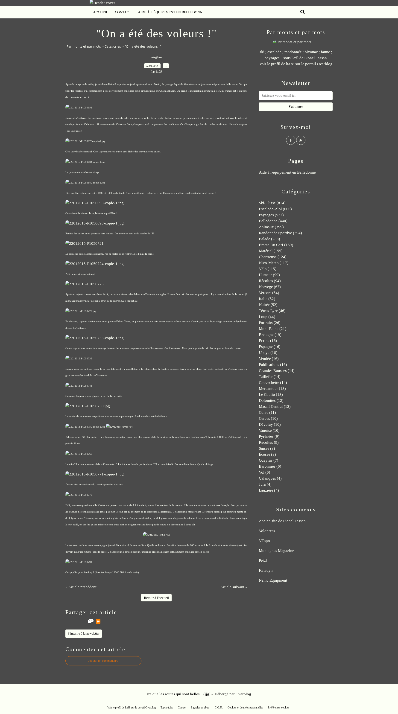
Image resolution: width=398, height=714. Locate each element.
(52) (267, 299)
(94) (270, 281)
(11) (267, 412)
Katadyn (266, 570)
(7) (268, 460)
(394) (280, 233)
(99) (269, 275)
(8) (267, 448)
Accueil (100, 12)
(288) (269, 239)
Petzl (263, 560)
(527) (271, 215)
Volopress (267, 531)
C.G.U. (219, 707)
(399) (271, 227)
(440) (273, 221)
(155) (271, 251)
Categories (113, 46)
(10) (268, 418)
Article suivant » (233, 587)
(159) (276, 245)
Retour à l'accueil (156, 598)
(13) (272, 388)
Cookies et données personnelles (245, 707)
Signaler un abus (200, 707)
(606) (275, 209)
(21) (272, 328)
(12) (271, 400)
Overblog (243, 694)
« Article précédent (81, 587)
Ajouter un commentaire (103, 660)
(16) (268, 340)
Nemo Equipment (273, 580)
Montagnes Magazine (276, 550)
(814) (272, 203)
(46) (272, 311)
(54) (269, 293)
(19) (270, 334)
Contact (123, 12)
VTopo (264, 541)
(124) (273, 257)
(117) (273, 263)
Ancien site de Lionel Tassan (282, 521)
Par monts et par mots (84, 46)
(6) (270, 466)
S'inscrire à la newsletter (84, 633)
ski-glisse (156, 57)
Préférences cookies (279, 707)
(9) (269, 436)
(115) (267, 269)
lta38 (290, 64)
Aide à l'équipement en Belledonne (171, 12)
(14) (277, 370)
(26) (270, 323)
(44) (267, 317)
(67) (270, 287)
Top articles (167, 707)
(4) (270, 478)
